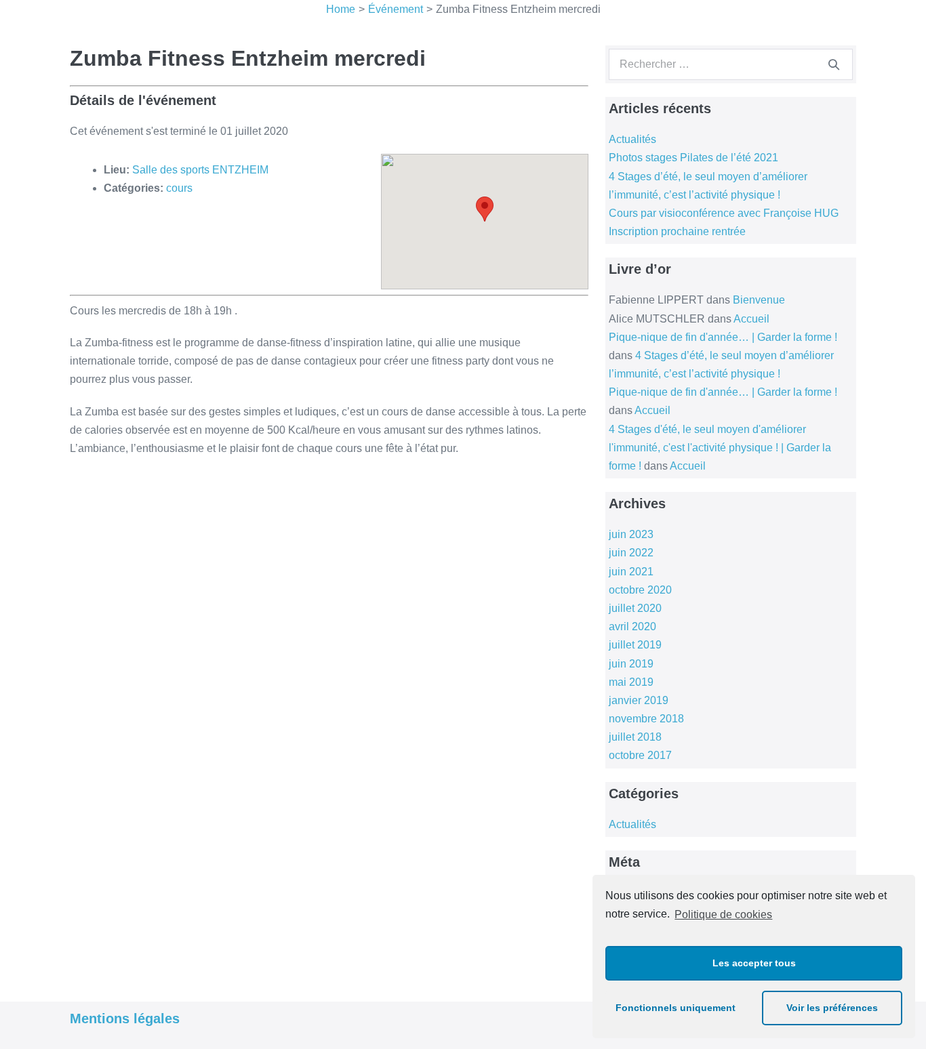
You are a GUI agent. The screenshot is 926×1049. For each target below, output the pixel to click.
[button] (485, 209)
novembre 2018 (646, 718)
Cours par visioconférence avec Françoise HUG (724, 213)
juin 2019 (631, 664)
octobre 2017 (640, 755)
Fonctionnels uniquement (676, 1007)
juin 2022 (631, 552)
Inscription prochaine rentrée (677, 231)
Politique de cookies (723, 914)
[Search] (834, 64)
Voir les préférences (832, 1007)
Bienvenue (759, 300)
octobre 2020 (640, 590)
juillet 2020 (635, 608)
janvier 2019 (638, 700)
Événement (395, 9)
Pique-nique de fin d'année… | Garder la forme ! (723, 337)
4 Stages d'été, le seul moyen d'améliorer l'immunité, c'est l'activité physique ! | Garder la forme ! (720, 448)
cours (179, 188)
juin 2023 (631, 534)
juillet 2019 (635, 645)
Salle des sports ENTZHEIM (200, 170)
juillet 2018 (635, 737)
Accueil (751, 319)
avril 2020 (632, 626)
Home (340, 9)
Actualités (632, 139)
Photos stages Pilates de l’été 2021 (693, 157)
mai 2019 (631, 682)
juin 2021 (631, 571)
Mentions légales (125, 1018)
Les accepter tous (754, 963)
